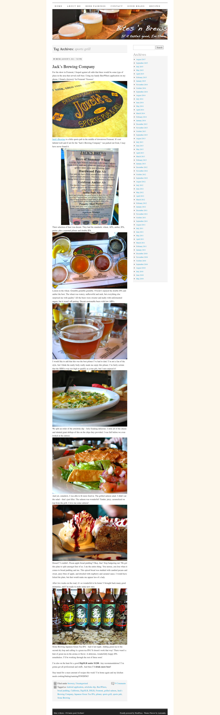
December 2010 (141, 253)
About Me (74, 6)
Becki (58, 59)
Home (58, 6)
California (75, 690)
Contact (117, 6)
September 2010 (142, 264)
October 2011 (141, 217)
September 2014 (142, 91)
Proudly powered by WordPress (131, 713)
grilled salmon (110, 690)
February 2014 (141, 117)
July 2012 (139, 185)
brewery (71, 683)
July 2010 (139, 271)
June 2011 (140, 232)
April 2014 (140, 109)
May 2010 (140, 278)
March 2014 (140, 113)
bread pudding (63, 690)
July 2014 (139, 99)
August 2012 (140, 181)
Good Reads (136, 6)
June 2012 (140, 189)
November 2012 (142, 171)
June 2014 (140, 102)
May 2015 (140, 70)
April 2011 (140, 239)
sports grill (107, 694)
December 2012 (141, 167)
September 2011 (142, 221)
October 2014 (141, 88)
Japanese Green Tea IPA (84, 694)
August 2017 (140, 59)
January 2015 (141, 81)
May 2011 (140, 235)
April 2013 (140, 153)
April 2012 (140, 196)
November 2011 (142, 214)
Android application (74, 686)
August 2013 (140, 138)
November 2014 (142, 84)
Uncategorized (82, 683)
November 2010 (142, 257)
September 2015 (142, 63)
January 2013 (141, 163)
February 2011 (141, 246)
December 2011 (141, 210)
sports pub (117, 694)
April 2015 (140, 73)
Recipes (155, 6)
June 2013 (140, 145)
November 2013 (142, 127)
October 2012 (141, 174)
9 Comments (120, 683)
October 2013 (141, 131)
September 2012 (142, 178)
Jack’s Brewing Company (73, 66)
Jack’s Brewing (58, 139)
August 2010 (140, 268)
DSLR (92, 690)
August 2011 (140, 224)
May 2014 (140, 106)
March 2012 (140, 199)
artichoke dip (90, 686)
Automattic (162, 713)
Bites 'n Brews (59, 713)
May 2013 (140, 149)
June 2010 (140, 275)
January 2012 (141, 206)
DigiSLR (84, 690)
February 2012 (141, 203)
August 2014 (140, 95)
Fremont (99, 690)
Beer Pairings (96, 6)
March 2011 (140, 242)
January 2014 (141, 120)
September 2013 (142, 135)
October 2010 (141, 260)
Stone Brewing (63, 697)
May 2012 (140, 192)
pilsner (98, 694)
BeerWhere (101, 686)
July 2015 (139, 66)
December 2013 (141, 124)
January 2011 (141, 250)
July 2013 (139, 142)
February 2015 (141, 77)
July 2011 (139, 228)
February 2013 (141, 160)
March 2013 (140, 156)
